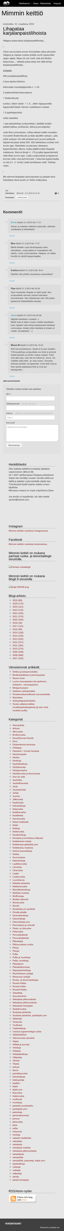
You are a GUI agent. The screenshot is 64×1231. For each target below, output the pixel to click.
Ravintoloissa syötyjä (23, 973)
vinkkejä (17, 1167)
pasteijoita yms (20, 1109)
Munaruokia (18, 902)
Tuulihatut (17, 1025)
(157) (18, 642)
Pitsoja (16, 951)
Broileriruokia (19, 735)
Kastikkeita (18, 815)
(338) (18, 652)
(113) (18, 626)
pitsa (15, 1125)
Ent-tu (14, 222)
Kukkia (16, 854)
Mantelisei (18, 697)
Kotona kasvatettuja (22, 851)
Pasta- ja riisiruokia (22, 928)
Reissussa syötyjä (21, 976)
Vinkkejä (17, 1047)
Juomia (16, 796)
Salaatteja (17, 993)
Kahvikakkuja (19, 806)
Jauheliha (17, 780)
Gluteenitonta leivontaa (24, 744)
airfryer (16, 1067)
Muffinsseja (18, 896)
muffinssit (17, 1099)
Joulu (15, 786)
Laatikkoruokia (20, 864)
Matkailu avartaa (21, 893)
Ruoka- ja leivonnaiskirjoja (25, 980)
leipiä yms (17, 1089)
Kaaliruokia (18, 802)
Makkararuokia (20, 886)
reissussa (17, 1131)
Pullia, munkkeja (21, 960)
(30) (17, 623)
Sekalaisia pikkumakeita (24, 999)
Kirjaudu (57, 3)
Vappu (16, 1041)
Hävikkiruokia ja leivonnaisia (26, 773)
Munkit (16, 906)
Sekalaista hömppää (23, 1005)
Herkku (16, 757)
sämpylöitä (18, 1157)
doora (15, 1070)
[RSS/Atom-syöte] (23, 1198)
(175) (18, 603)
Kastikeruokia (19, 812)
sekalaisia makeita (22, 1147)
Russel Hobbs (19, 983)
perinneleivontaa (21, 1115)
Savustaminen (20, 996)
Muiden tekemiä (20, 899)
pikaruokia (18, 1122)
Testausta (17, 1022)
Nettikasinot (24, 3)
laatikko (16, 1083)
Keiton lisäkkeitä (20, 822)
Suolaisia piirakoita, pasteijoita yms (30, 1015)
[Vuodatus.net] (13, 1224)
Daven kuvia (19, 678)
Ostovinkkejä (19, 918)
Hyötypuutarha (20, 770)
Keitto (15, 825)
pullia (15, 1128)
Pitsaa (16, 947)
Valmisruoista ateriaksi (23, 1038)
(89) (17, 600)
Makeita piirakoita (21, 883)
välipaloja (17, 1173)
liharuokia (17, 1093)
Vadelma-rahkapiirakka (24, 691)
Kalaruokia (18, 809)
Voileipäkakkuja (20, 1054)
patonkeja (17, 1112)
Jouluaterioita (19, 789)
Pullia (15, 954)
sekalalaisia (18, 1154)
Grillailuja (17, 747)
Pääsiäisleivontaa (21, 967)
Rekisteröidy (45, 3)
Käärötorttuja (19, 860)
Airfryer (16, 728)
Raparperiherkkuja (22, 970)
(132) (18, 610)
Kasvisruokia (19, 818)
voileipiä (17, 1170)
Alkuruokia (18, 731)
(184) (18, 645)
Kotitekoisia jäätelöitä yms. (26, 844)
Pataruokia (18, 931)
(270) (18, 648)
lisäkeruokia (18, 1096)
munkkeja (17, 1102)
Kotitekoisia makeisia (23, 847)
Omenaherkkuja (20, 915)
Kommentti (10, 422)
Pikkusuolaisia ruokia (23, 944)
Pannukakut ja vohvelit (24, 925)
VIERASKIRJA (19, 1035)
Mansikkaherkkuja (21, 889)
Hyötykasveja (19, 767)
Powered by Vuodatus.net (49, 1227)
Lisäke (16, 873)
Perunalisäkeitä (20, 935)
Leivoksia (17, 867)
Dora (15, 741)
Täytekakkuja (19, 1028)
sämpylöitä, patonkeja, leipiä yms (29, 1160)
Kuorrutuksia (19, 857)
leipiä (15, 1086)
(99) (17, 629)
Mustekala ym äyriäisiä (24, 909)
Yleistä (16, 1064)
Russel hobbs (19, 986)
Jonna (14, 315)
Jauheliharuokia (20, 783)
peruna (16, 1118)
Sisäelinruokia (19, 1009)
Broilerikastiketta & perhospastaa (29, 675)
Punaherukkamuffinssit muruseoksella (31, 694)
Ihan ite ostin (19, 777)
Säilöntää (17, 1018)
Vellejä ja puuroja (21, 1044)
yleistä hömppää (21, 1180)
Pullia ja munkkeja (21, 957)
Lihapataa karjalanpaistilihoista (24, 31)
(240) (18, 613)
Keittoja (16, 828)
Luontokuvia (19, 880)
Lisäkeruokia (19, 876)
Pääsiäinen (18, 964)
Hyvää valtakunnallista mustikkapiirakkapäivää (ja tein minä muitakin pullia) (30, 707)
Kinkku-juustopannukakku (25, 671)
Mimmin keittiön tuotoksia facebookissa (28, 544)
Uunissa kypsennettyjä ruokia (27, 1031)
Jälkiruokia (18, 799)
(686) (18, 655)
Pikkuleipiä (18, 941)
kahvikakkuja (19, 1076)
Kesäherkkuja (19, 835)
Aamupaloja (18, 725)
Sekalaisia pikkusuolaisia (25, 1002)
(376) (18, 616)
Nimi (8, 394)
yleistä (16, 1176)
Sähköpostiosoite (21, 403)
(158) (18, 632)
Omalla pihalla (20, 912)
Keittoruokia (18, 831)
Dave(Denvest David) (23, 738)
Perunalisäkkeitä (21, 938)
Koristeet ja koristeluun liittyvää (28, 838)
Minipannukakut (20, 688)
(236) (18, 636)
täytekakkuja (19, 1164)
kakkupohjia (18, 1080)
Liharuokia (22, 197)
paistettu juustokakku (23, 1105)
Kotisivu (29, 413)
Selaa (36, 3)
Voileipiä (17, 1051)
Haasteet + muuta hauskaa (26, 751)
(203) (18, 639)
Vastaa (12, 235)
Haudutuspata (19, 754)
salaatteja (17, 1141)
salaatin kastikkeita (22, 1138)
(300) (18, 619)
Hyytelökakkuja (20, 764)
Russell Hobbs (20, 989)
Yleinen (16, 1060)
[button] (31, 3)
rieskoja (16, 1134)
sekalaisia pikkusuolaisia (25, 1151)
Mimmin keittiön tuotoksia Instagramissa (28, 531)
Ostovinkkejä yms (21, 922)
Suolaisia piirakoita (22, 1012)
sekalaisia (17, 1144)
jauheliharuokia (20, 1073)
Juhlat (15, 793)
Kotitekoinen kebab (22, 841)
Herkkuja (17, 760)
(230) (18, 658)
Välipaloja (17, 1057)
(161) (18, 607)
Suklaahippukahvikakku (24, 701)
